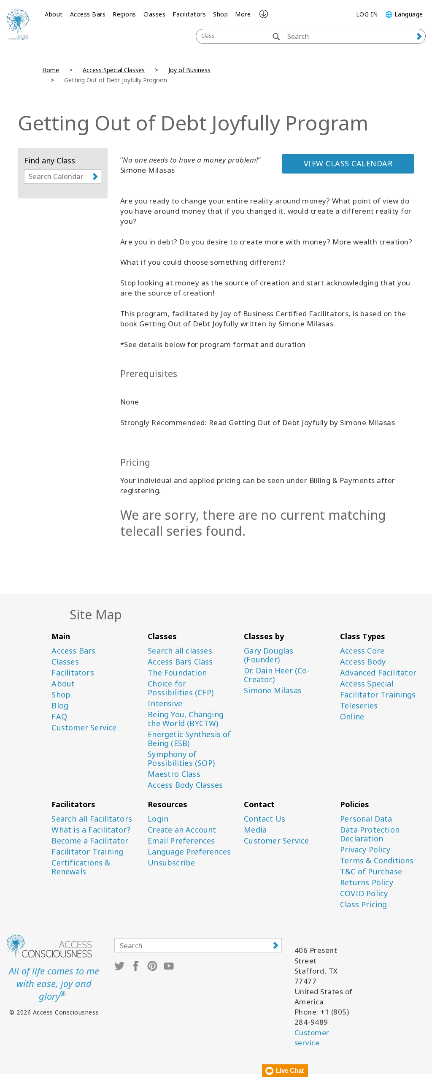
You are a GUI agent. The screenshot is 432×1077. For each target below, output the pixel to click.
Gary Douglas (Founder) (268, 655)
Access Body (363, 661)
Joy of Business (189, 70)
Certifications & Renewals (80, 867)
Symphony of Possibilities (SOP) (181, 759)
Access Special (367, 683)
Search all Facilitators (91, 818)
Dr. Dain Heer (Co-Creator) (277, 675)
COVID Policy (364, 893)
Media (255, 829)
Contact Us (264, 818)
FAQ (59, 716)
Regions (124, 14)
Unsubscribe (171, 862)
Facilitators (189, 14)
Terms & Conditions (377, 860)
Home (50, 70)
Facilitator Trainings (378, 694)
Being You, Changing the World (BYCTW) (186, 719)
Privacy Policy (365, 849)
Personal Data (366, 818)
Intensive (165, 703)
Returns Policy (366, 882)
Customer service (311, 1037)
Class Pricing (363, 904)
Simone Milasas (273, 690)
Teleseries (359, 705)
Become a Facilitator (89, 840)
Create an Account (182, 829)
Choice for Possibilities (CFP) (180, 688)
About (54, 14)
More (243, 14)
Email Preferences (181, 840)
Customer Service (83, 727)
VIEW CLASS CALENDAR (348, 163)
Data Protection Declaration (370, 834)
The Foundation (177, 672)
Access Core (362, 650)
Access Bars (88, 14)
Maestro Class (174, 774)
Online (352, 716)
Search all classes (180, 650)
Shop (220, 14)
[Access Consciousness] (18, 24)
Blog (59, 705)
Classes (154, 14)
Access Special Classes (114, 70)
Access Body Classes (185, 785)
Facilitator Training (87, 851)
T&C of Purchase (371, 871)
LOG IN (367, 14)
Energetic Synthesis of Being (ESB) (189, 739)
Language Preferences (189, 851)
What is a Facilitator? (90, 829)
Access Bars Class (180, 661)
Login (158, 818)
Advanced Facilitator (378, 672)
